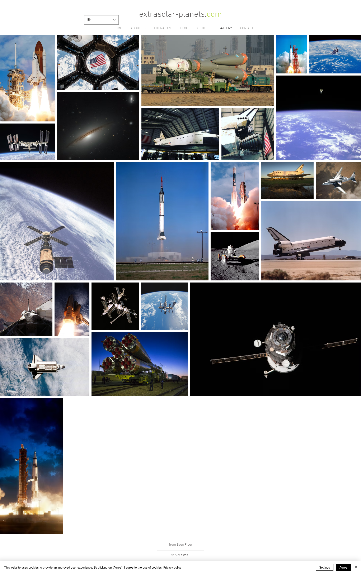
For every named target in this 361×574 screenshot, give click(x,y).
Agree (343, 567)
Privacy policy (172, 567)
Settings (324, 567)
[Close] (355, 567)
